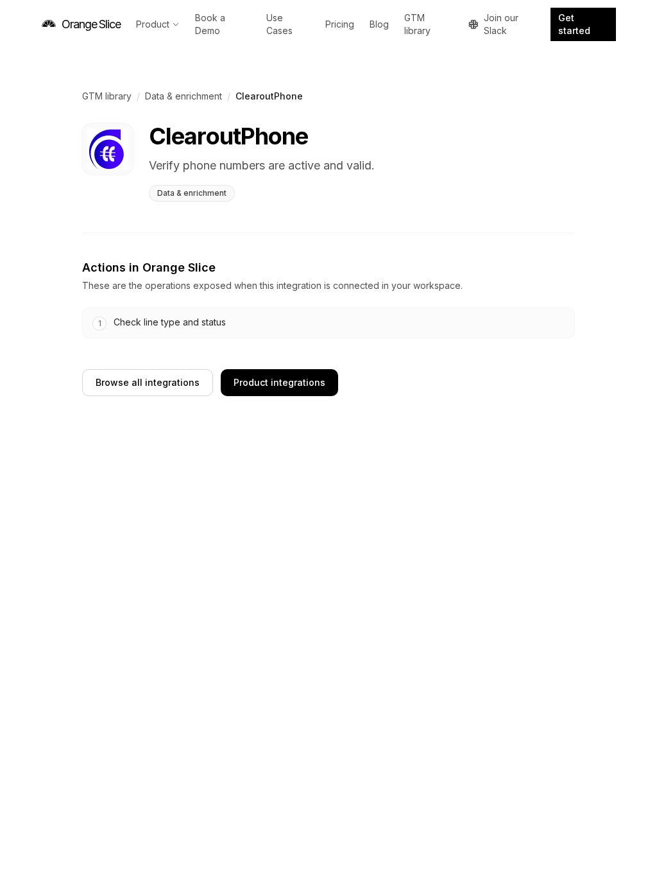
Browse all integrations (148, 382)
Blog (379, 24)
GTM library (417, 24)
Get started (574, 24)
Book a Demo (210, 24)
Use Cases (279, 24)
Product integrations (279, 382)
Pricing (339, 24)
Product (152, 24)
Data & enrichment (183, 96)
